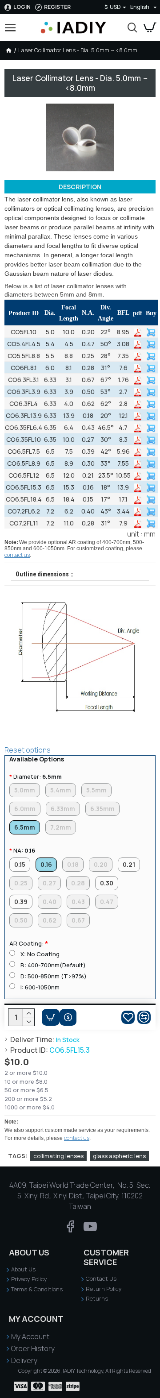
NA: (24, 850)
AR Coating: (26, 943)
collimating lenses (58, 1156)
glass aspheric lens (119, 1156)
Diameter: (37, 776)
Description (80, 186)
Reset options (27, 750)
